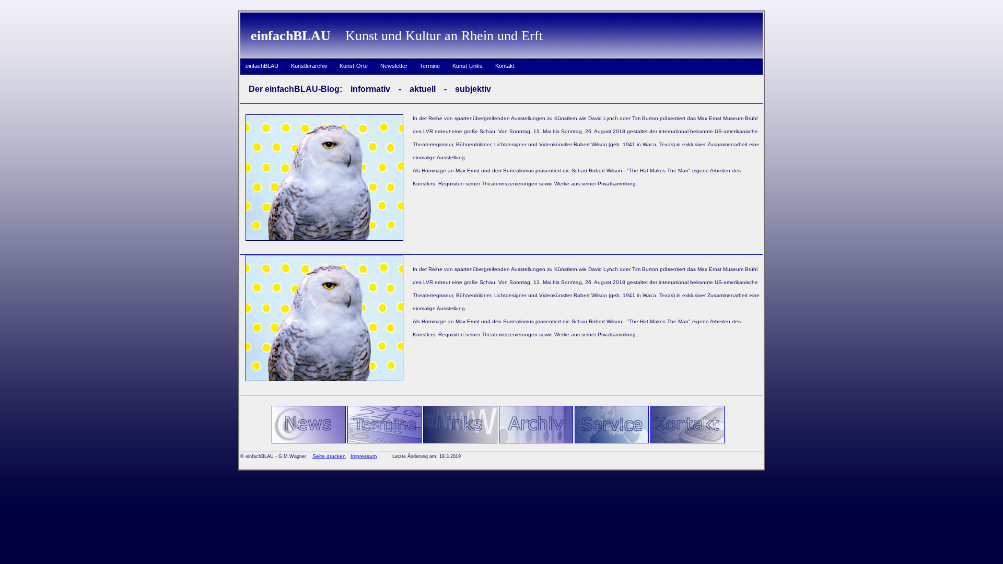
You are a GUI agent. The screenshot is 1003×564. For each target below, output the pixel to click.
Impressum (364, 456)
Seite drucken (329, 456)
